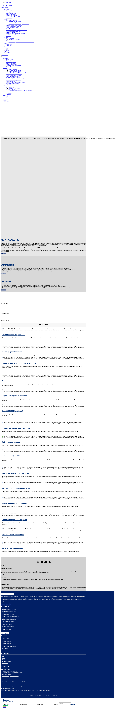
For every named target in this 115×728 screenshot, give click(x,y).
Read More (3, 253)
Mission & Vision (9, 10)
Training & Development (11, 15)
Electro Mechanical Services (12, 27)
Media (5, 43)
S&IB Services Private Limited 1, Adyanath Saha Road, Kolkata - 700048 (12, 672)
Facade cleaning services (12, 548)
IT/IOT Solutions (10, 38)
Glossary (8, 97)
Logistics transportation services (16, 428)
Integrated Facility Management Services (15, 33)
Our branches (9, 66)
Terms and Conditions (7, 661)
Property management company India (17, 488)
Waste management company (14, 503)
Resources (6, 46)
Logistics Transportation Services (14, 25)
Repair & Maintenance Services (9, 609)
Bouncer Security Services (15, 22)
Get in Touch (5, 633)
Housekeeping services (12, 456)
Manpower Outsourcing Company (13, 31)
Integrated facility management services (19, 363)
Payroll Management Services (13, 28)
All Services (8, 84)
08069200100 (9, 2)
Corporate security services (15, 21)
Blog (7, 48)
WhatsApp (5, 705)
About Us (6, 9)
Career (4, 100)
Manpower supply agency (12, 411)
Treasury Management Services (13, 26)
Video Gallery (9, 94)
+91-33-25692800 (14, 676)
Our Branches (5, 648)
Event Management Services (12, 34)
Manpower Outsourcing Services (9, 619)
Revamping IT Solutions (14, 39)
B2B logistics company (11, 442)
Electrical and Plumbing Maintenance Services (16, 30)
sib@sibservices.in (7, 5)
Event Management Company (14, 520)
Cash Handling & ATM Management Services (19, 24)
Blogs (3, 656)
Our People (8, 12)
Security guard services (12, 352)
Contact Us (7, 52)
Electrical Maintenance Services (9, 627)
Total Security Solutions (11, 20)
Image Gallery (9, 44)
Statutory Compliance (11, 14)
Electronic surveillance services (15, 473)
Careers (3, 658)
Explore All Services (6, 629)
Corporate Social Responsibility (13, 16)
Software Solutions (10, 40)
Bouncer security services (13, 535)
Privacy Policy (5, 663)
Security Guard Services (7, 624)
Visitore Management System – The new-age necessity (22, 42)
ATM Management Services (8, 613)
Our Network (4, 659)
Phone (4, 707)
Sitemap (3, 649)
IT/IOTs (6, 37)
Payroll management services (14, 396)
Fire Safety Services (10, 32)
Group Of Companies (11, 13)
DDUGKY (5, 99)
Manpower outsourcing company (16, 381)
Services (6, 19)
